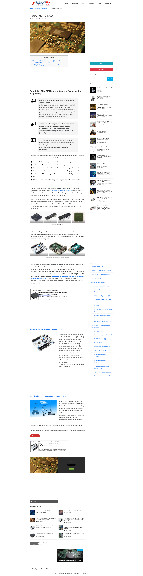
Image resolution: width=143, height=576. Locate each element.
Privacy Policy (45, 569)
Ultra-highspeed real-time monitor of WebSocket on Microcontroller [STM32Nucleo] (104, 106)
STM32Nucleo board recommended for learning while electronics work (45, 526)
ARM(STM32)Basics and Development (44, 63)
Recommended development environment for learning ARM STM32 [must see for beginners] (74, 527)
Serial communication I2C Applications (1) (101, 355)
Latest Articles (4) (96, 278)
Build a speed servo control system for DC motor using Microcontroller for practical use (104, 182)
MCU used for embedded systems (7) (103, 310)
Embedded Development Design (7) (102, 300)
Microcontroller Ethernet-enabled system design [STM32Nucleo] (103, 139)
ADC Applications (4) (99, 331)
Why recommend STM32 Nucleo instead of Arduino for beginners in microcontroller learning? (74, 519)
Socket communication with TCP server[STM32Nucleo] (104, 130)
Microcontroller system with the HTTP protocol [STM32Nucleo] (104, 122)
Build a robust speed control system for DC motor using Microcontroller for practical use (104, 190)
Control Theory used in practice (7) (102, 270)
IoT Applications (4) (99, 342)
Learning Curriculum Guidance (61, 190)
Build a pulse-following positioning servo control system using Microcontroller (104, 165)
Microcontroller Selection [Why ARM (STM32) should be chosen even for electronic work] (44, 535)
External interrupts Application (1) (103, 335)
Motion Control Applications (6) (101, 274)
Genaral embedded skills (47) (100, 286)
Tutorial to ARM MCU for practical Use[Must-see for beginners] (49, 61)
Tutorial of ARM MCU (42, 542)
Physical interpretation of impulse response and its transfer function (105, 89)
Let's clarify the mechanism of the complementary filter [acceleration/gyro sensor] (105, 148)
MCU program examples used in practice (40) (101, 326)
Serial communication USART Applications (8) (102, 367)
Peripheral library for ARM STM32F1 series (74, 510)
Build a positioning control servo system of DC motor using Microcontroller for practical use (104, 173)
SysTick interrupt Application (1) (102, 372)
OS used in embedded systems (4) (102, 316)
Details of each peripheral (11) (102, 295)
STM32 (41, 544)
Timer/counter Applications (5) (102, 376)
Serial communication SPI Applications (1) (101, 361)
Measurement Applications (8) (102, 346)
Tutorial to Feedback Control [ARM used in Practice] (104, 96)
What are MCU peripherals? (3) (102, 321)
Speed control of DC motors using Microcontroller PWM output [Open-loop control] (103, 207)
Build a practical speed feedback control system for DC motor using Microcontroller (104, 199)
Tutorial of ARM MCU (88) (98, 282)
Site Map (34, 569)
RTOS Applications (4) (100, 350)
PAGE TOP (138, 557)
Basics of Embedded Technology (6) (103, 291)
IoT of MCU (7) (98, 305)
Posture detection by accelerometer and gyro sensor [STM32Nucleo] (104, 156)
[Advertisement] (57, 78)
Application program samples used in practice (46, 65)
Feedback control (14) (97, 266)
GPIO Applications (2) (100, 339)
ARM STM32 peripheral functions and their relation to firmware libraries (46, 519)
